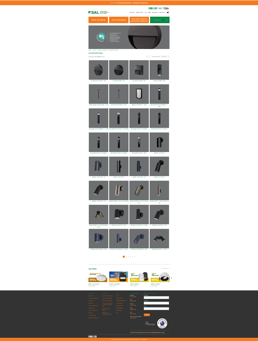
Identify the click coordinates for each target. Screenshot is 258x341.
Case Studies (119, 298)
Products (132, 12)
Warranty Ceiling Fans (93, 305)
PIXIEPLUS (90, 313)
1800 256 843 (133, 318)
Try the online (120, 2)
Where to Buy (139, 12)
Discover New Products (107, 295)
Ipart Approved (119, 308)
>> (169, 268)
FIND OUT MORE (91, 285)
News (149, 12)
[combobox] (148, 56)
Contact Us (162, 12)
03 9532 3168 (133, 305)
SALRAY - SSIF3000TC (114, 284)
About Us (90, 295)
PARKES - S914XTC (155, 284)
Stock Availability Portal (93, 317)
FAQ (146, 12)
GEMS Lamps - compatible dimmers (107, 313)
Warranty (90, 303)
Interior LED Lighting (98, 20)
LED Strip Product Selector (106, 309)
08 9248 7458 (133, 313)
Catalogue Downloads (121, 300)
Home (90, 50)
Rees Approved (119, 303)
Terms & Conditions (92, 310)
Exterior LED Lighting (119, 20)
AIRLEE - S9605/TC (134, 284)
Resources (155, 12)
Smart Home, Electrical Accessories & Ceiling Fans (139, 20)
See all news (165, 268)
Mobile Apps (119, 310)
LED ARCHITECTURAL (113, 50)
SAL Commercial (92, 315)
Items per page (156, 56)
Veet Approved (119, 305)
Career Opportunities (93, 298)
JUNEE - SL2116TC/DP (93, 284)
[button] (150, 56)
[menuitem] (91, 50)
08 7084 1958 (133, 309)
